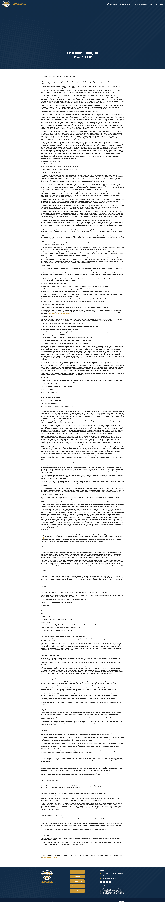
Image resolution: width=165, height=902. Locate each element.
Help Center (153, 4)
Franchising (126, 4)
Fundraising (113, 4)
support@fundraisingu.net (49, 857)
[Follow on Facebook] (101, 882)
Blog (161, 4)
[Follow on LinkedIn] (107, 882)
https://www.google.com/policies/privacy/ (60, 313)
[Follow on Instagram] (104, 882)
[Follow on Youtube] (110, 882)
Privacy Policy (121, 901)
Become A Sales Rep (141, 4)
